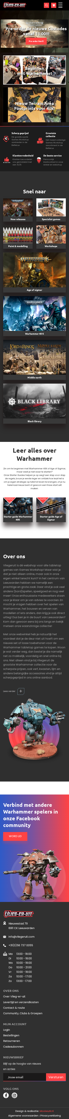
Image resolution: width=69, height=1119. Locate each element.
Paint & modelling (18, 246)
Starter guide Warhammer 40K (18, 518)
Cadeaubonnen (13, 1047)
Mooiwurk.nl (47, 1111)
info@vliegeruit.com (21, 937)
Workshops (51, 246)
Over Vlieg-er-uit (14, 996)
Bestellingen (11, 1035)
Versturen (56, 1077)
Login (6, 1030)
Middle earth (34, 377)
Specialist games (51, 219)
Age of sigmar (34, 289)
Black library (35, 421)
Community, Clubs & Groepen (22, 1013)
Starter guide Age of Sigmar (51, 518)
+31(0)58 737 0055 (21, 945)
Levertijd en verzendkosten (21, 1002)
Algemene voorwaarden (23, 1115)
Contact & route (14, 1008)
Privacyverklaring (50, 1115)
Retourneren (11, 1041)
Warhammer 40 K (34, 333)
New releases (18, 219)
